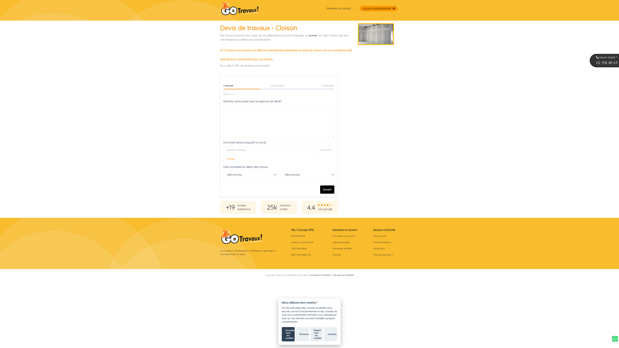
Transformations (382, 242)
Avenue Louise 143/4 (302, 242)
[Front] (241, 236)
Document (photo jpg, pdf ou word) (244, 142)
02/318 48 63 (298, 236)
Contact (336, 254)
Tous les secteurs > (383, 254)
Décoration (379, 248)
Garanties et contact (338, 8)
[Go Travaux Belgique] (239, 8)
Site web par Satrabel (343, 275)
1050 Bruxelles (299, 248)
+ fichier (230, 158)
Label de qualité (340, 242)
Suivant (327, 189)
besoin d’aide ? (606, 60)
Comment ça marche (343, 236)
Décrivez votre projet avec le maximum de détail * (252, 101)
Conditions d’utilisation (321, 275)
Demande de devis (342, 248)
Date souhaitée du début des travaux (245, 167)
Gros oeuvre (379, 236)
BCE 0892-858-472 (301, 254)
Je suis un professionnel (377, 8)
